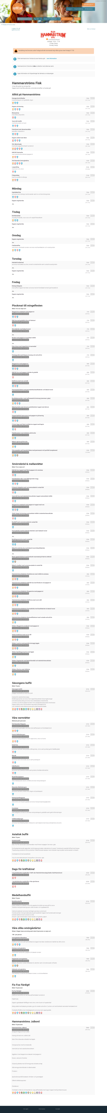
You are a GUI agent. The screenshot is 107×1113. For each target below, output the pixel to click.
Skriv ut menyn (91, 29)
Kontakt (58, 1109)
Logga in (70, 9)
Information (42, 1109)
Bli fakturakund (88, 9)
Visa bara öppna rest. (25, 19)
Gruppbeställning (78, 9)
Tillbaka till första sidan (8, 24)
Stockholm (88, 5)
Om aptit (25, 1109)
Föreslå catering (67, 19)
